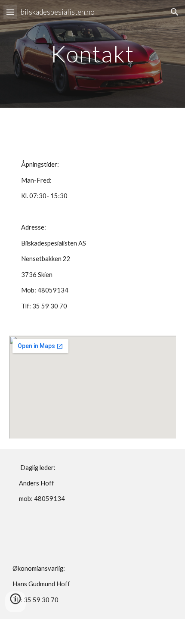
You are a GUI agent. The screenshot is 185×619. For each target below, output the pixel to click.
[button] (10, 12)
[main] (92, 53)
